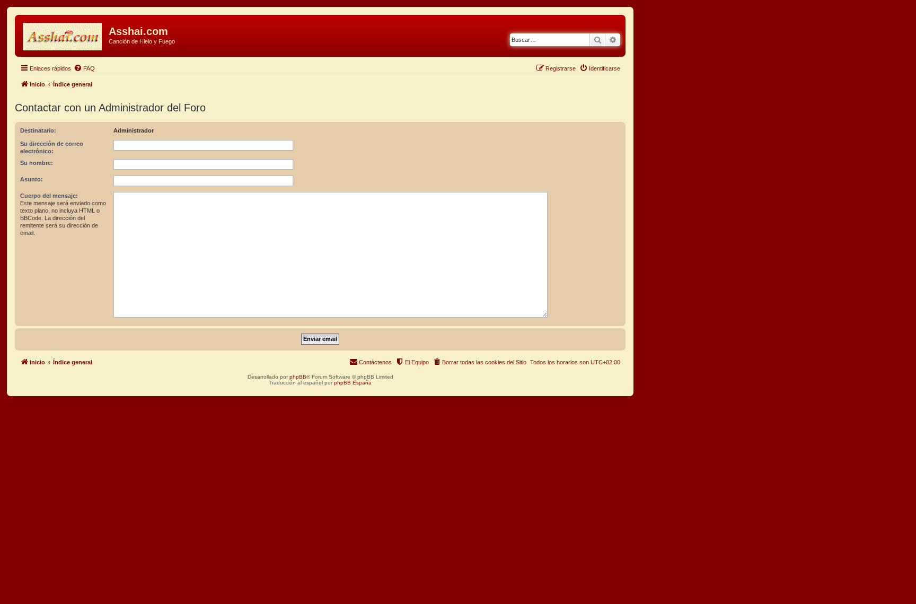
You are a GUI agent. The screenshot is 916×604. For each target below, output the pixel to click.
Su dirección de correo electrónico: (51, 147)
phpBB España (353, 383)
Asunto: (31, 179)
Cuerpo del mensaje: (49, 195)
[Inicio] (63, 34)
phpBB (297, 377)
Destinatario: (38, 130)
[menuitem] (84, 68)
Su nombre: (36, 163)
